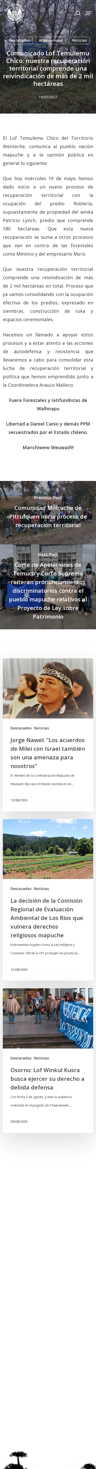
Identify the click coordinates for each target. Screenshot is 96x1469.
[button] (88, 13)
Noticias (79, 40)
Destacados (19, 40)
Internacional (51, 40)
